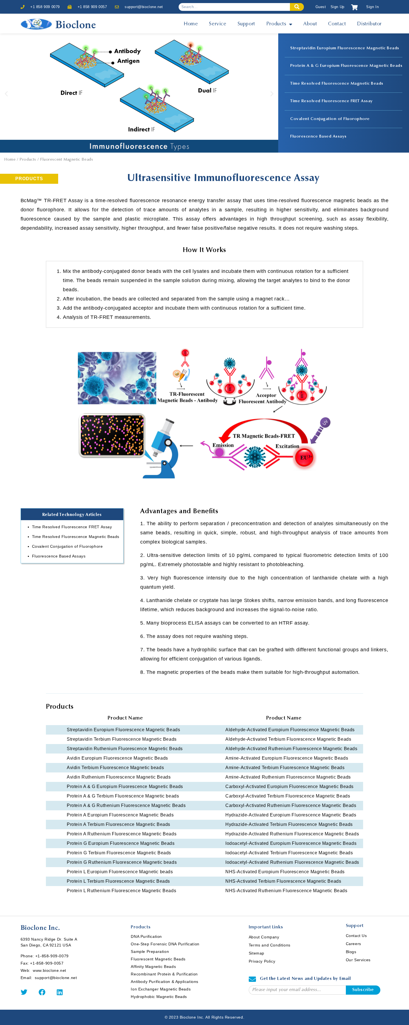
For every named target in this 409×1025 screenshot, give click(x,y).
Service (217, 24)
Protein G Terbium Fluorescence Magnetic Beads (119, 852)
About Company (264, 937)
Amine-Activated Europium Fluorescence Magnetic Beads (286, 758)
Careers (353, 943)
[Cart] (354, 7)
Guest (321, 7)
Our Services (358, 960)
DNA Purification (146, 936)
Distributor (369, 24)
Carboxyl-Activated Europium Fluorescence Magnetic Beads (289, 786)
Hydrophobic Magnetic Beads (159, 996)
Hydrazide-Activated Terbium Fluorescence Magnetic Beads (289, 824)
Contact (337, 24)
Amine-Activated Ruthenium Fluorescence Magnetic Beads (288, 777)
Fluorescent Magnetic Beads (158, 959)
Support (246, 24)
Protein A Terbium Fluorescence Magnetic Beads (118, 824)
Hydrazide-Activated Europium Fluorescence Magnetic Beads (290, 815)
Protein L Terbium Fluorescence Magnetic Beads (118, 881)
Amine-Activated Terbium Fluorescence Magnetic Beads (285, 767)
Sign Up (337, 7)
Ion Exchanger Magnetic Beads (161, 989)
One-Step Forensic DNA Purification (165, 944)
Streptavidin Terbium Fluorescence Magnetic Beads (122, 739)
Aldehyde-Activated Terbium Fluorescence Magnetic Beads (288, 739)
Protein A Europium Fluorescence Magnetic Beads (120, 815)
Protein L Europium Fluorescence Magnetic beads (120, 871)
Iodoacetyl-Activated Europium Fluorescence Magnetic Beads (290, 843)
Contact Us (356, 935)
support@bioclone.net (144, 7)
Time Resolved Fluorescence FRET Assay (331, 101)
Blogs (351, 952)
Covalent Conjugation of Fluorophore (330, 119)
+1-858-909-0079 (52, 956)
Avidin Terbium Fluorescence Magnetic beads (115, 767)
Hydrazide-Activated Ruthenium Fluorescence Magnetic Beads (292, 833)
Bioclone (75, 24)
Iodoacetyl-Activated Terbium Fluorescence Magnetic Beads (289, 852)
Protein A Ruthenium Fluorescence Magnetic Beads (121, 833)
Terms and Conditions (269, 945)
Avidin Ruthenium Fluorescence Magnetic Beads (119, 777)
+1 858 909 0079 (45, 7)
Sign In (372, 7)
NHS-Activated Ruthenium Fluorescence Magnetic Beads (286, 890)
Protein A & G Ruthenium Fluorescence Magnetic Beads (126, 805)
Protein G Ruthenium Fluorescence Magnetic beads (122, 862)
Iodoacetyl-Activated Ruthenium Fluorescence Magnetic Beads (292, 862)
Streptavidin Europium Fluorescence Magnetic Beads (344, 48)
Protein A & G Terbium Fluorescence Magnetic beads (123, 796)
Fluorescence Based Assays (318, 136)
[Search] (297, 7)
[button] (6, 93)
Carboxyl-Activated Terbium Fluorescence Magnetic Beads (287, 796)
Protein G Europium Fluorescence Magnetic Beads (121, 843)
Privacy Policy (262, 961)
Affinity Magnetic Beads (153, 966)
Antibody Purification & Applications (164, 981)
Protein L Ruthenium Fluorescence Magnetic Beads (121, 890)
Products (276, 24)
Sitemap (256, 953)
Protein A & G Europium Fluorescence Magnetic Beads (346, 66)
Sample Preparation (150, 951)
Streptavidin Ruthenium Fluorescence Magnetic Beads (125, 748)
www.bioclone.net (49, 970)
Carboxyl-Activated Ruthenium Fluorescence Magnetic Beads (290, 805)
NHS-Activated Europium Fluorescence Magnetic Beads (285, 871)
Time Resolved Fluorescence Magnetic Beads (336, 84)
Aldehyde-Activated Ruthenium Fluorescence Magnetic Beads (291, 748)
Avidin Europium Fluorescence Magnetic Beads (117, 758)
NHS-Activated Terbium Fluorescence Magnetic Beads (283, 881)
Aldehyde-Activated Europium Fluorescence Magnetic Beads (290, 729)
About (310, 24)
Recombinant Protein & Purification (164, 974)
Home (191, 24)
